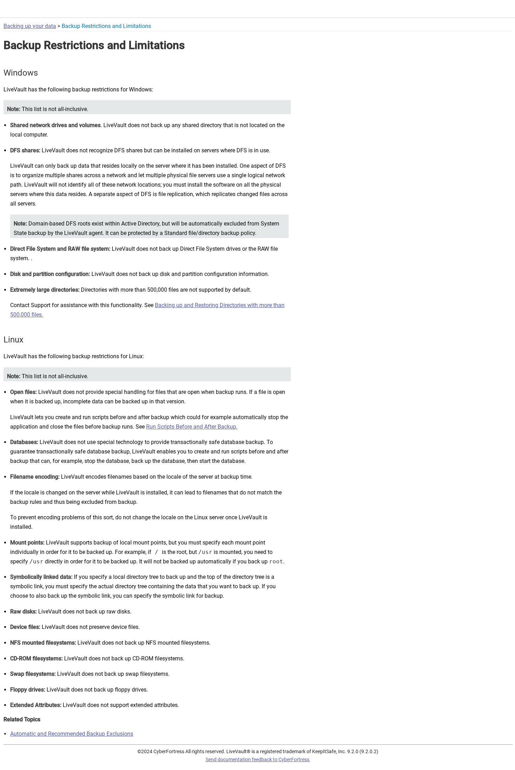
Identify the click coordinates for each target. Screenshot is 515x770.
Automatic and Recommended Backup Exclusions (71, 733)
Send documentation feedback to (257, 759)
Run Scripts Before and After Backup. (192, 426)
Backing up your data (30, 26)
